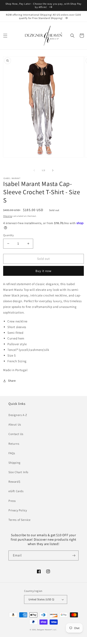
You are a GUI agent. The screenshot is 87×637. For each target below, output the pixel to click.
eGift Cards (16, 491)
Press (12, 501)
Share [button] (12, 380)
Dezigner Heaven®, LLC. (47, 629)
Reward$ (14, 481)
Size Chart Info (18, 472)
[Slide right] (52, 170)
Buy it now (43, 271)
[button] (5, 35)
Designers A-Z (17, 415)
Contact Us (15, 434)
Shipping (7, 216)
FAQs (11, 453)
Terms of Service (19, 520)
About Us (14, 424)
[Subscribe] (73, 555)
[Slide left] (34, 170)
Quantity (8, 235)
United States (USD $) (41, 599)
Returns (13, 444)
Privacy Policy (17, 510)
